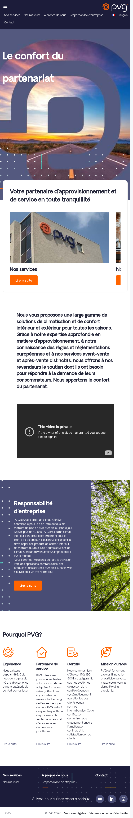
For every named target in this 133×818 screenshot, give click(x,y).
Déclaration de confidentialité (108, 813)
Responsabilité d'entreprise (86, 15)
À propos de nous (55, 15)
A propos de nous (55, 775)
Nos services (12, 15)
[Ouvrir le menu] (5, 7)
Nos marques (32, 15)
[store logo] (115, 7)
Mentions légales (75, 813)
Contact (9, 22)
